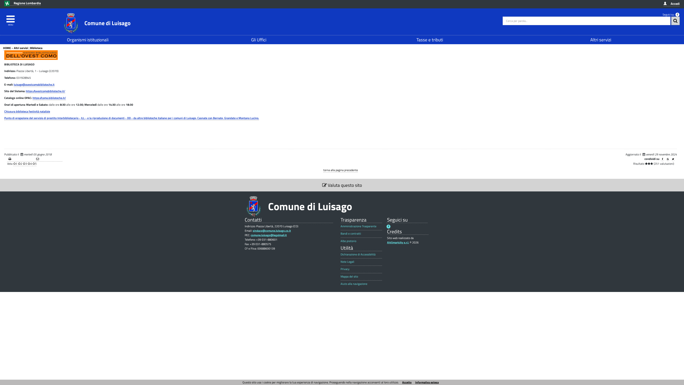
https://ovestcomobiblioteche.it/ (45, 91)
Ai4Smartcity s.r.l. (398, 242)
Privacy (345, 269)
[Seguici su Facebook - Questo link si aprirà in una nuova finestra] (677, 15)
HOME (7, 48)
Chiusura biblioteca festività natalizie (27, 111)
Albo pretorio (348, 241)
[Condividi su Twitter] (673, 159)
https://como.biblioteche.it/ (49, 98)
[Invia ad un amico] (48, 159)
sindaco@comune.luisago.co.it (272, 231)
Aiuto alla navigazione (354, 284)
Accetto (407, 382)
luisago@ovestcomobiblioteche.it (34, 84)
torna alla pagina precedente (340, 170)
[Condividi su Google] (668, 159)
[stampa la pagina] (21, 159)
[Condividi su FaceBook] (662, 159)
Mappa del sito (349, 276)
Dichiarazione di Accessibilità (358, 254)
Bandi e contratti (351, 233)
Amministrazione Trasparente (358, 226)
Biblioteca (36, 48)
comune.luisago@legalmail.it (269, 235)
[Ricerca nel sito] (675, 21)
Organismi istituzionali (87, 39)
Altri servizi (600, 39)
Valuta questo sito (344, 185)
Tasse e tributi (429, 39)
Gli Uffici (258, 39)
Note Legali (347, 261)
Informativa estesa (427, 382)
